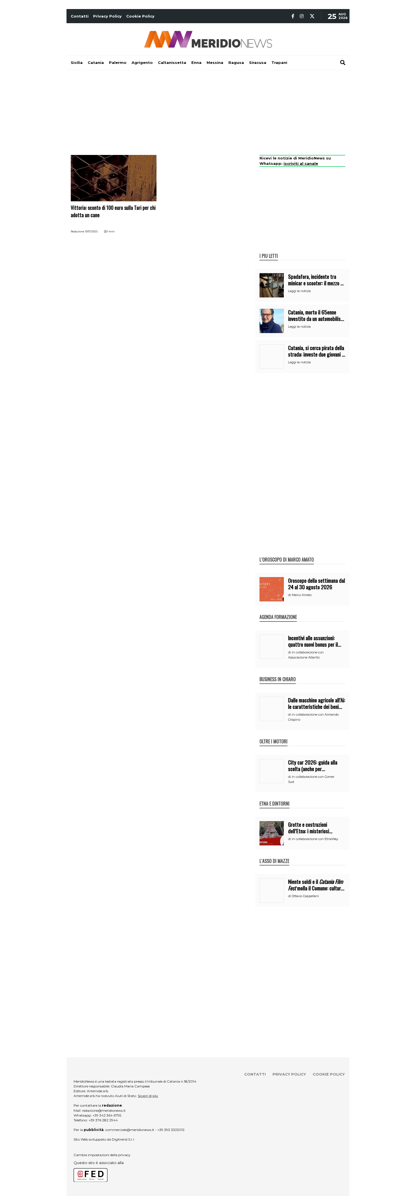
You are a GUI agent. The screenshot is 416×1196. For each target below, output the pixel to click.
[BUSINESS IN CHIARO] (278, 673)
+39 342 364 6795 (107, 1115)
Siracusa (257, 62)
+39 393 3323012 (171, 1130)
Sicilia (77, 62)
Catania (96, 62)
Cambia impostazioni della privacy (102, 1155)
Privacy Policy (107, 16)
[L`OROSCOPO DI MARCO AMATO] (287, 553)
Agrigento (142, 62)
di (290, 595)
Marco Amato (302, 595)
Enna (196, 62)
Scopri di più (148, 1096)
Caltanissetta (172, 62)
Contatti (80, 16)
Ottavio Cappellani (305, 896)
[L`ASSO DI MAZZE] (274, 855)
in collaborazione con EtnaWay (315, 839)
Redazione (77, 231)
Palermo (117, 62)
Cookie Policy (140, 16)
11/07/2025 (91, 231)
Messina (215, 62)
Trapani (279, 62)
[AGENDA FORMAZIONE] (278, 611)
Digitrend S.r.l (123, 1139)
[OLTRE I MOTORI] (274, 735)
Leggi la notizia (299, 291)
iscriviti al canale (301, 163)
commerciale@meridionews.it (129, 1130)
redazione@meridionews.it (104, 1110)
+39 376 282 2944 (103, 1120)
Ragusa (236, 62)
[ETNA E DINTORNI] (275, 797)
